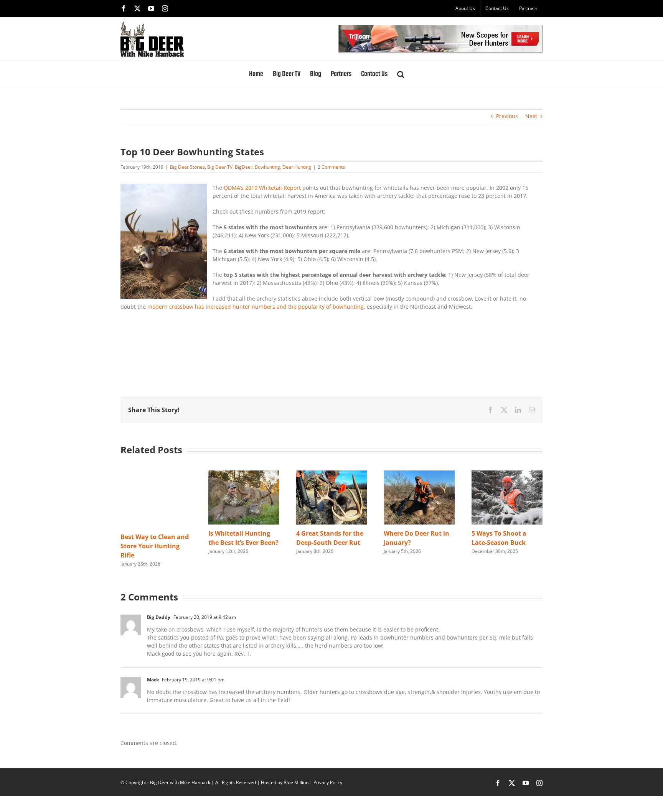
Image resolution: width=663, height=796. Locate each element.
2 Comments (331, 167)
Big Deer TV (220, 167)
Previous (507, 116)
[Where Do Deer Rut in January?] (419, 474)
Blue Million (296, 782)
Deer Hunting (296, 167)
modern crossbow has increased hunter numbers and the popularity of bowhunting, (256, 306)
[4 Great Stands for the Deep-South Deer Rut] (331, 474)
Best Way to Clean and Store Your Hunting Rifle (154, 546)
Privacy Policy (327, 782)
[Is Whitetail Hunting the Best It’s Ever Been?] (243, 474)
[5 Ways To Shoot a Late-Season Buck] (507, 474)
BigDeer (243, 167)
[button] (400, 74)
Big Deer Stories (187, 167)
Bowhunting (267, 167)
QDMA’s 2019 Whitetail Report (263, 187)
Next (531, 116)
